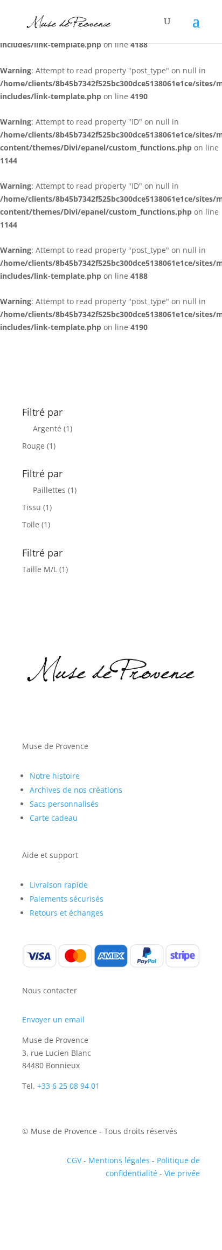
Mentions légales (119, 1160)
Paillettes (49, 490)
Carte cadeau (54, 818)
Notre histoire (55, 776)
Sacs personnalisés (64, 804)
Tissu (31, 507)
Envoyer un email (53, 1019)
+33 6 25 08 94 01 (68, 1086)
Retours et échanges (66, 913)
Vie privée (182, 1173)
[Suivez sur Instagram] (52, 710)
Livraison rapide (59, 885)
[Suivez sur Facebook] (30, 710)
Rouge (33, 446)
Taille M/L (39, 569)
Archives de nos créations (76, 790)
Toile (30, 524)
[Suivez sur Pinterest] (73, 710)
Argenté (47, 428)
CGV (74, 1160)
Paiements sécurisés (66, 899)
